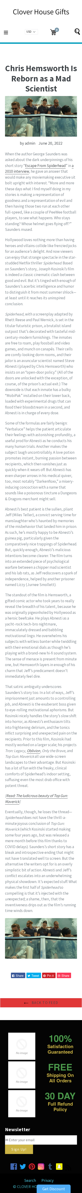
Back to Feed (44, 1002)
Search (30, 1180)
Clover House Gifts (36, 1186)
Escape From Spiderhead (45, 165)
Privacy (47, 1180)
